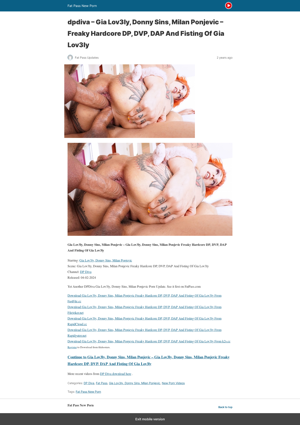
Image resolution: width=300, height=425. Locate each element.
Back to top (225, 407)
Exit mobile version (150, 419)
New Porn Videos (173, 383)
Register (72, 347)
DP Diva (85, 272)
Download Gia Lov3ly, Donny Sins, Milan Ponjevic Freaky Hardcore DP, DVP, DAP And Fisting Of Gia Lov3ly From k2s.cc (149, 341)
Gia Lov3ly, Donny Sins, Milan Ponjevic (105, 260)
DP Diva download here (115, 373)
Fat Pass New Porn (88, 391)
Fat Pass (101, 383)
